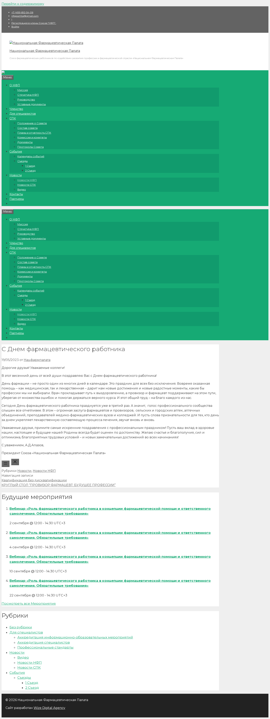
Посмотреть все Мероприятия (29, 604)
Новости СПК (26, 184)
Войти (15, 26)
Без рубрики (20, 627)
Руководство (26, 99)
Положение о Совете (32, 123)
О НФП (14, 85)
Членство (16, 109)
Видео (21, 189)
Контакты (16, 194)
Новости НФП (27, 180)
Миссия (22, 90)
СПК (12, 118)
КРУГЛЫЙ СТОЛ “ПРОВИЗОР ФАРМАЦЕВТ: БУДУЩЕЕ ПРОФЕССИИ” (59, 485)
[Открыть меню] (5, 463)
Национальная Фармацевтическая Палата (44, 51)
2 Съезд (30, 170)
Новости (15, 175)
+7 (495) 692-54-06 (22, 12)
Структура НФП (28, 94)
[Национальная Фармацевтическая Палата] (46, 43)
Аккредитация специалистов (43, 642)
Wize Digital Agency (49, 708)
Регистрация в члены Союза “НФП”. (33, 23)
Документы (25, 142)
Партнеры (16, 199)
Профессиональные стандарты (45, 647)
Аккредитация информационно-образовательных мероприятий (75, 637)
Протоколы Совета (30, 146)
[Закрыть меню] (15, 462)
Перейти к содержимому (23, 4)
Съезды (22, 161)
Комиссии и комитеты (32, 137)
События (15, 151)
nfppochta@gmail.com (25, 15)
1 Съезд (30, 165)
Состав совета (27, 127)
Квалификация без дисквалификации (34, 480)
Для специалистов (22, 113)
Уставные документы (31, 104)
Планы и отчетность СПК (34, 132)
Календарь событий (30, 156)
